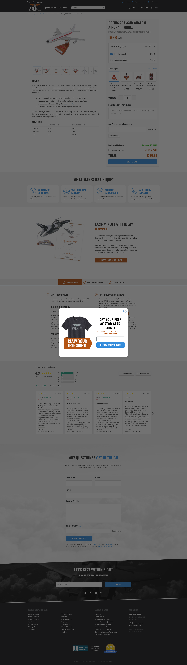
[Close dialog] (125, 310)
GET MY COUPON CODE (110, 345)
